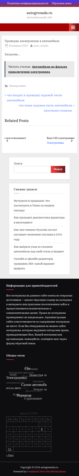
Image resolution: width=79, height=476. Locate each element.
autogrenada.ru (39, 13)
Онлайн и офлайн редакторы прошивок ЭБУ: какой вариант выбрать (34, 263)
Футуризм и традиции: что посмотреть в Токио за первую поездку (34, 205)
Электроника (17, 85)
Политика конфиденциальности (27, 3)
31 (10, 449)
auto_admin (41, 45)
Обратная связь (62, 3)
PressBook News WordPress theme (46, 471)
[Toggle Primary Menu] (73, 27)
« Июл (10, 455)
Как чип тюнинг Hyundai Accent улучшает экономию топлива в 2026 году (38, 234)
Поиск (18, 163)
